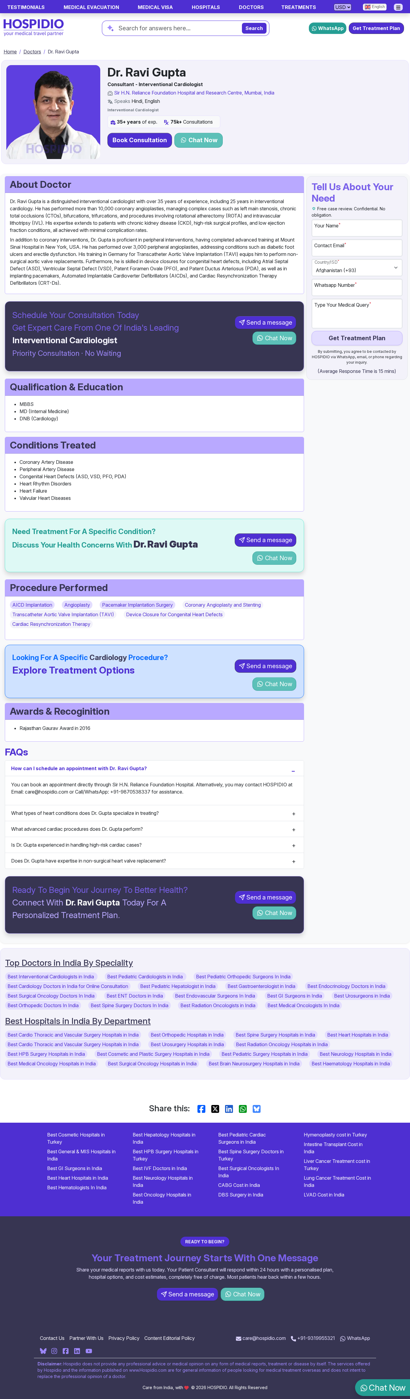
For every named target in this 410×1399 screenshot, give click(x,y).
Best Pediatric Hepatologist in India (178, 986)
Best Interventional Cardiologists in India (51, 977)
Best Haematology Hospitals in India (351, 1064)
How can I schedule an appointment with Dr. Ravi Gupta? (79, 768)
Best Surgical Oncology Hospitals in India (152, 1064)
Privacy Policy (124, 1338)
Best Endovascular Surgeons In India (215, 996)
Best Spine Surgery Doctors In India (129, 1005)
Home (10, 52)
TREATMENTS (298, 7)
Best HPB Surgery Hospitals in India (46, 1054)
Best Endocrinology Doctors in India (346, 986)
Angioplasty (77, 605)
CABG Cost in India (239, 1185)
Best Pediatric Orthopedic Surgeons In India (243, 977)
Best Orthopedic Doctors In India (43, 1005)
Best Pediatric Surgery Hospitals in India (265, 1054)
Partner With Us (86, 1338)
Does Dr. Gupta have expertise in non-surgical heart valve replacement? (88, 861)
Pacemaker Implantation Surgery (137, 605)
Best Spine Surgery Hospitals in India (275, 1035)
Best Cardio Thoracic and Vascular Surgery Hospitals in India (73, 1035)
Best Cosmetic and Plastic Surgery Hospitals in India (153, 1054)
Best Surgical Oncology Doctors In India (51, 996)
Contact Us (52, 1338)
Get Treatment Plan (376, 28)
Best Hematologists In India (77, 1187)
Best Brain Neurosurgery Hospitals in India (254, 1064)
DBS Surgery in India (240, 1195)
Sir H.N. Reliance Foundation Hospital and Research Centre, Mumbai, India (194, 93)
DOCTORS (251, 7)
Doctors (32, 52)
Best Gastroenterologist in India (261, 986)
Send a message (269, 322)
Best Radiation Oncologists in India (217, 1005)
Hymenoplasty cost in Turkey (335, 1135)
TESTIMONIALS (26, 7)
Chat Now (202, 140)
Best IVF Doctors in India (160, 1168)
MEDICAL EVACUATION (91, 7)
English (378, 7)
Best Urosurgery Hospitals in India (187, 1044)
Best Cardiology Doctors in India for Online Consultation (68, 986)
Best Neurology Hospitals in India (355, 1054)
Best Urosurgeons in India (362, 996)
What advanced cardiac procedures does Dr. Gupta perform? (77, 829)
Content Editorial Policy (169, 1338)
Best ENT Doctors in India (135, 996)
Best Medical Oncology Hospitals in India (52, 1064)
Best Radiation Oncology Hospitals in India (282, 1044)
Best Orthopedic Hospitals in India (187, 1035)
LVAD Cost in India (324, 1195)
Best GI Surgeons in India (294, 996)
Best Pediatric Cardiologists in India (145, 977)
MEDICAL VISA (155, 7)
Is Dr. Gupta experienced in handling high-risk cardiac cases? (76, 845)
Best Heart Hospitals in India (357, 1035)
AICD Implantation (32, 605)
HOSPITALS (206, 7)
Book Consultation (140, 140)
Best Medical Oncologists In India (303, 1005)
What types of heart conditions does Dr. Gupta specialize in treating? (85, 813)
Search (254, 28)
